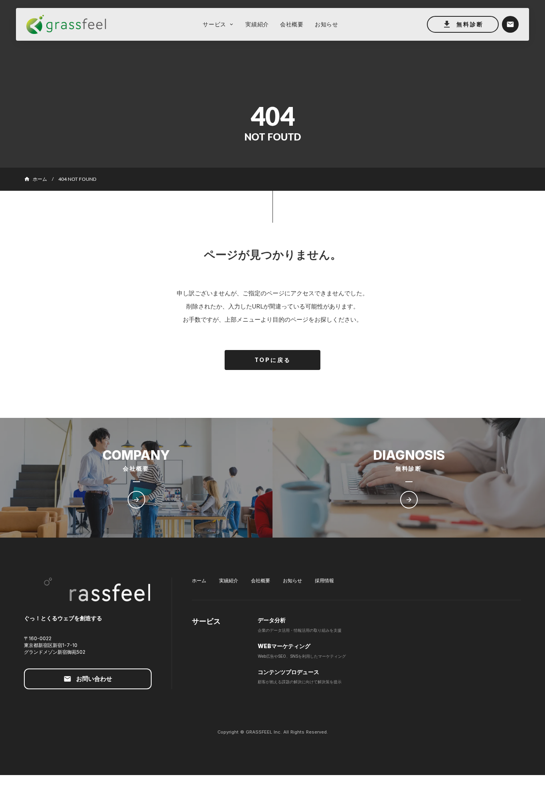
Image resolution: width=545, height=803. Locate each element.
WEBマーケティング (284, 646)
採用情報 (324, 580)
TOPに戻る (273, 359)
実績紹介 (228, 580)
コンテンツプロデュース (288, 672)
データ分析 (272, 620)
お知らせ (292, 580)
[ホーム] (70, 24)
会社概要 (260, 580)
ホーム (199, 580)
